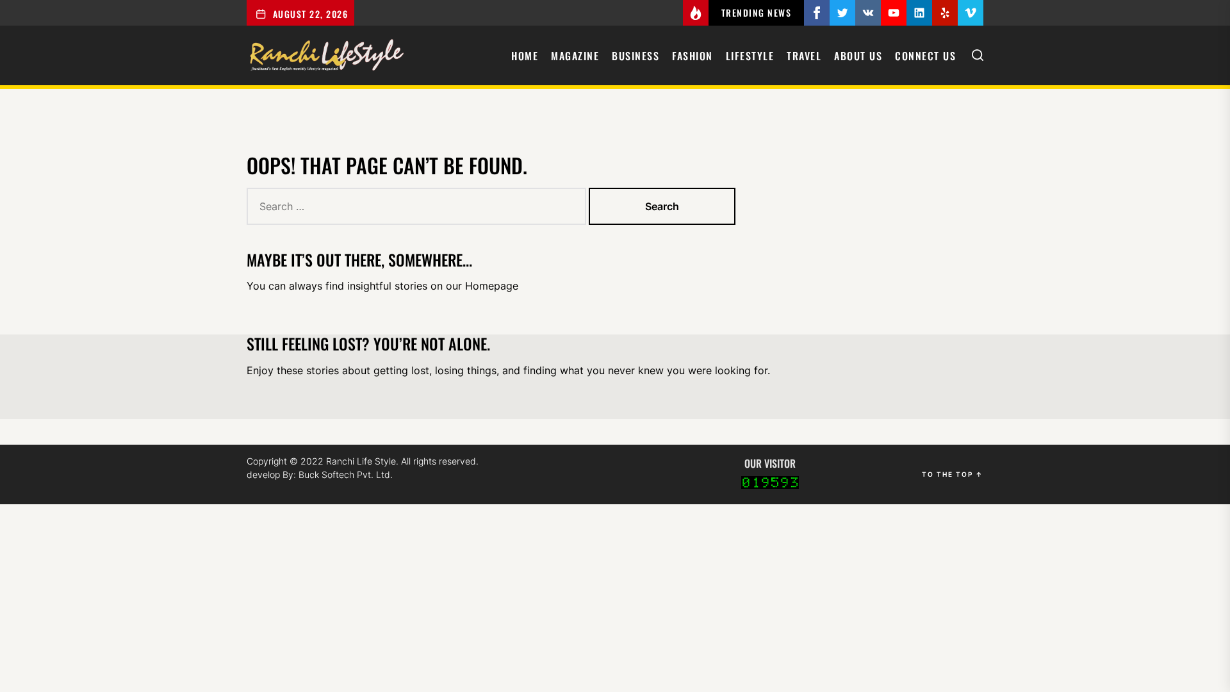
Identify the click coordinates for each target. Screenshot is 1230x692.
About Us (858, 55)
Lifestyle (750, 55)
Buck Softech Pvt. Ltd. (346, 474)
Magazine (575, 55)
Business (635, 55)
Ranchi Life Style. (363, 461)
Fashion (692, 55)
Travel (804, 55)
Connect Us (925, 55)
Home (524, 55)
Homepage (491, 285)
